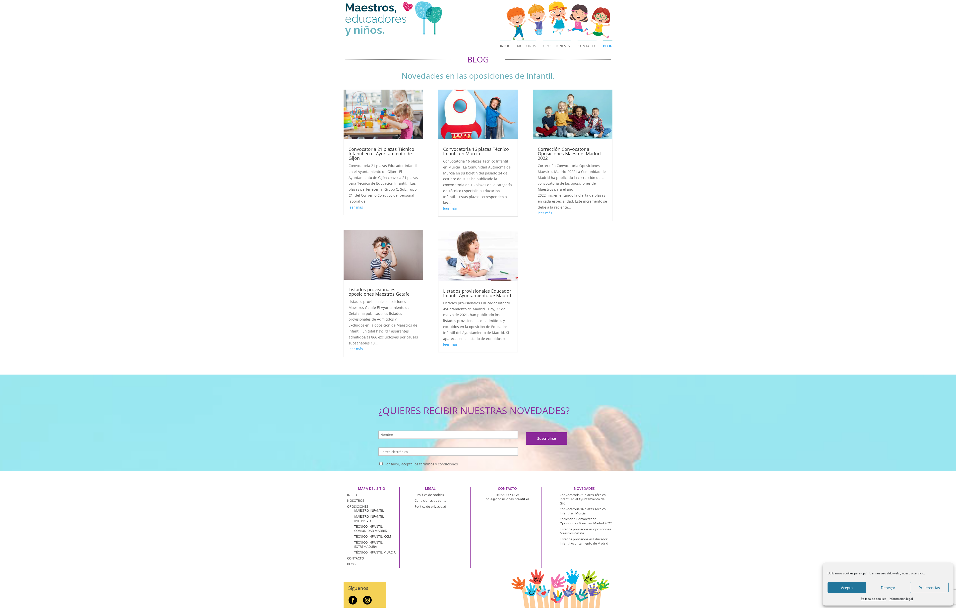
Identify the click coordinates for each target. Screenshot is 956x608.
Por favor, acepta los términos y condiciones (420, 464)
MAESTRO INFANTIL (369, 510)
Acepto (847, 587)
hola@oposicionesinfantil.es (507, 499)
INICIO (505, 46)
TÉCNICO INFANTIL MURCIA (375, 552)
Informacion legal (901, 599)
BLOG (607, 46)
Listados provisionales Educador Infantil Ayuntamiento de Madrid (477, 293)
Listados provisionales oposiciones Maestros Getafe (379, 291)
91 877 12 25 (510, 495)
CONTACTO (587, 46)
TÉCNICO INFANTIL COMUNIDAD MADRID (370, 528)
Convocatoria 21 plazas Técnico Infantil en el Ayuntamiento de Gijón (381, 153)
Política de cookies (873, 599)
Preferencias (929, 587)
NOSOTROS (526, 46)
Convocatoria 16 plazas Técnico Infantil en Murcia (476, 151)
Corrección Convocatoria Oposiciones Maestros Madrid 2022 (569, 153)
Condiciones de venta (430, 500)
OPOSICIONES (554, 46)
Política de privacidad (430, 506)
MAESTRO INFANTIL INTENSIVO (369, 518)
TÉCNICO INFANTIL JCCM (372, 536)
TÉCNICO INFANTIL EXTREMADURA (368, 544)
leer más (356, 207)
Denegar (888, 587)
